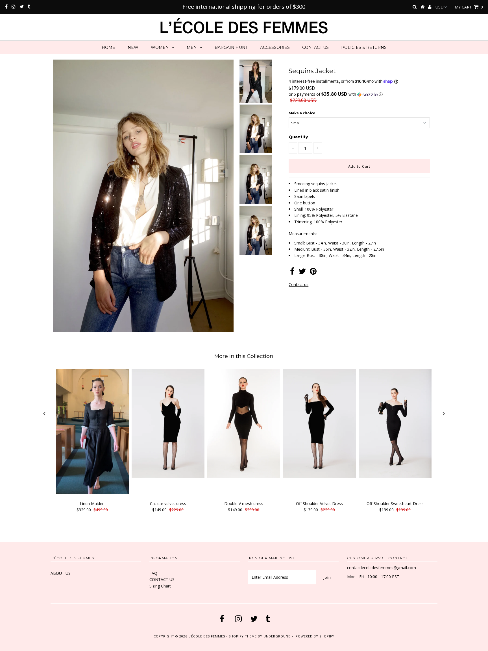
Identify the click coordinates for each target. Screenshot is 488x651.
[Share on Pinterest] (313, 272)
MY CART (469, 7)
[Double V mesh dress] (243, 423)
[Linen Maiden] (92, 431)
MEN (192, 47)
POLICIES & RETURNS (364, 47)
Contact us (298, 284)
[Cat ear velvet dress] (168, 423)
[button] (359, 94)
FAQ (153, 573)
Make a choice (302, 112)
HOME (108, 47)
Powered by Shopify (315, 636)
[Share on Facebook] (292, 272)
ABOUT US (61, 573)
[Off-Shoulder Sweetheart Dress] (395, 423)
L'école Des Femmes (207, 636)
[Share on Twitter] (302, 272)
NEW (133, 47)
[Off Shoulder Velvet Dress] (319, 423)
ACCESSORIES (275, 47)
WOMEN (160, 47)
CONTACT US (315, 47)
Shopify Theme (243, 636)
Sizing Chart (160, 586)
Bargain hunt (231, 47)
